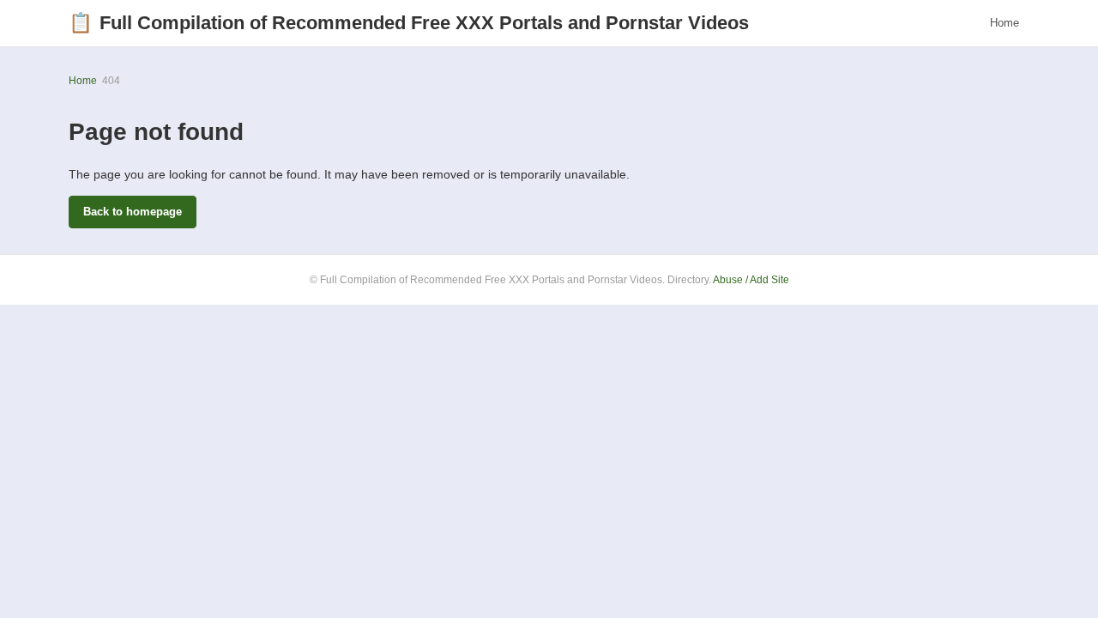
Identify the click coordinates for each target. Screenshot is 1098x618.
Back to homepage (132, 211)
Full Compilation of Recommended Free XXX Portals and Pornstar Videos (409, 22)
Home (1004, 22)
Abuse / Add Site (751, 280)
